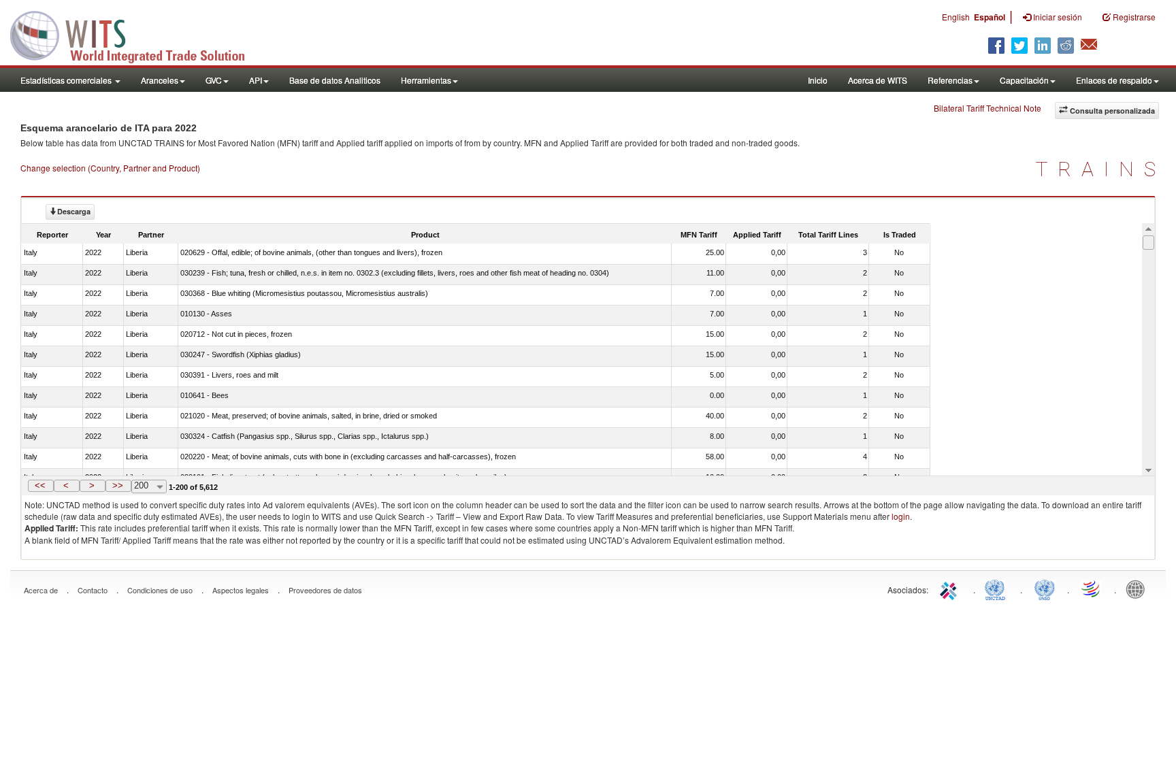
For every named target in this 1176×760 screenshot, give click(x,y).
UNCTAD (997, 588)
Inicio (818, 80)
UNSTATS (1044, 588)
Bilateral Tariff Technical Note (987, 108)
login (901, 516)
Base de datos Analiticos (334, 80)
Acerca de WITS (877, 80)
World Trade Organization (1091, 588)
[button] (41, 486)
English (956, 16)
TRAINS (1101, 169)
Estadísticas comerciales (67, 80)
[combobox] (149, 486)
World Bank (1138, 588)
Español (989, 17)
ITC (950, 588)
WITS (136, 34)
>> (117, 485)
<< (40, 485)
